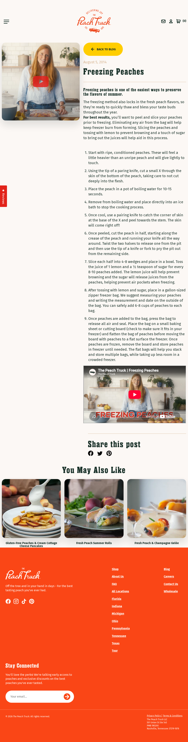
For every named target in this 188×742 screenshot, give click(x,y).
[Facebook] (90, 454)
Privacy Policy (154, 715)
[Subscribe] (67, 696)
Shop (115, 569)
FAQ (114, 584)
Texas (116, 643)
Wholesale (171, 591)
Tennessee (119, 636)
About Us (118, 576)
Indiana (117, 606)
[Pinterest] (109, 454)
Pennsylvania (121, 628)
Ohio (115, 621)
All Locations (120, 591)
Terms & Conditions (172, 715)
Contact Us (171, 584)
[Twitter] (100, 454)
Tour (115, 650)
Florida (116, 599)
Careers (169, 576)
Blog (167, 569)
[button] (12, 21)
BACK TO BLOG (106, 49)
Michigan (118, 613)
